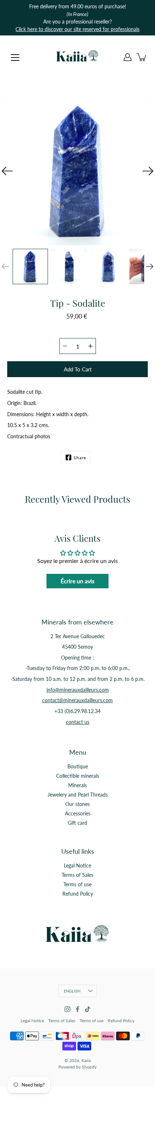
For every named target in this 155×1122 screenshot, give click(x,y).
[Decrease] (64, 346)
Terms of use (77, 884)
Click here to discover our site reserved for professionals (77, 29)
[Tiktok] (87, 1009)
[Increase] (90, 346)
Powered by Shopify (77, 1067)
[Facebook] (77, 1009)
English (72, 991)
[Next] (148, 171)
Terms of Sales (77, 875)
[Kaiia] (77, 57)
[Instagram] (67, 1009)
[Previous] (7, 171)
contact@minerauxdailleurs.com (77, 700)
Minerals (77, 785)
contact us (77, 722)
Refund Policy (77, 894)
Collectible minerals (77, 776)
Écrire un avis (77, 580)
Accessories (77, 813)
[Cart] (142, 57)
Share (80, 457)
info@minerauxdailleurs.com (77, 690)
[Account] (127, 57)
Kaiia (86, 1060)
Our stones (77, 804)
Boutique (77, 766)
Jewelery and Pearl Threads (78, 795)
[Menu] (15, 57)
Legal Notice (77, 865)
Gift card (77, 823)
